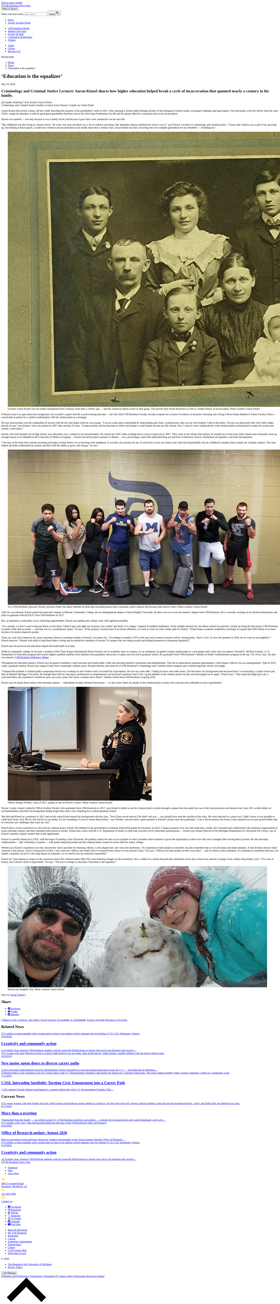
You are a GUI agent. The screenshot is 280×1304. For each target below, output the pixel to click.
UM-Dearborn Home (18, 28)
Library (11, 1247)
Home (11, 62)
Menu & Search (10, 9)
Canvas (11, 1238)
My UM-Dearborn (17, 1232)
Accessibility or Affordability (71, 1020)
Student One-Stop (17, 31)
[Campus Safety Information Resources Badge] (80, 1276)
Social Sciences (48, 1020)
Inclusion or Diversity (116, 1020)
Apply (11, 45)
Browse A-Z (14, 51)
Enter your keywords (12, 14)
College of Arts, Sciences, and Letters (20, 1020)
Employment (14, 1244)
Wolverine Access (17, 1253)
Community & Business (20, 37)
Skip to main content (11, 2)
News (11, 19)
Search (54, 13)
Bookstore (13, 1235)
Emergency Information (20, 1241)
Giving (11, 48)
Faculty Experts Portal (19, 22)
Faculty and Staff (96, 1020)
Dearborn (13, 1167)
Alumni (12, 40)
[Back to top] (25, 1301)
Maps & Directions (17, 1230)
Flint (10, 1170)
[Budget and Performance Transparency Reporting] (28, 1276)
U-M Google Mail (17, 1250)
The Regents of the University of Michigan (30, 1264)
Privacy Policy (15, 1267)
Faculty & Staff (15, 34)
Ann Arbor (13, 1173)
